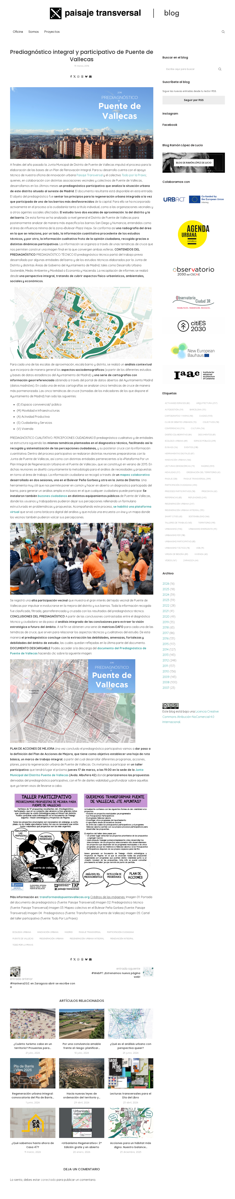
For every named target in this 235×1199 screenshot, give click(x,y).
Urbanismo (173, 529)
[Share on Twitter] (74, 76)
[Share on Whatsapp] (78, 76)
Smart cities (173, 516)
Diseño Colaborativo (178, 434)
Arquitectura (206, 403)
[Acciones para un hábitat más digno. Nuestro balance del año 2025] (130, 1123)
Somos (33, 31)
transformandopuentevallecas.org (65, 897)
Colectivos (211, 422)
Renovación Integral (121, 938)
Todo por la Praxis (134, 175)
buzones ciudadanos (52, 496)
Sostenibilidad (199, 516)
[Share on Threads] (82, 76)
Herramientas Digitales (179, 453)
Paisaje (171, 478)
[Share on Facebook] (71, 76)
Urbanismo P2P (175, 535)
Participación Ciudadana (120, 932)
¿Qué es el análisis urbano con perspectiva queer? (130, 1046)
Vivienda (201, 554)
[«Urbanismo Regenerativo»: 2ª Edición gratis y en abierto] (81, 1123)
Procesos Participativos (180, 491)
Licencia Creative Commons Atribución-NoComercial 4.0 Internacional (190, 717)
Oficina (18, 31)
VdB (200, 548)
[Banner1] (193, 199)
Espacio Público (205, 441)
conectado (48, 1180)
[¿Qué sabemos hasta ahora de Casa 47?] (32, 1123)
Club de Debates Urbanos (180, 422)
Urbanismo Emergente (203, 529)
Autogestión (174, 409)
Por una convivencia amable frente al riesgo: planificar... (82, 1046)
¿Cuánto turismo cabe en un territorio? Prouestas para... (33, 1046)
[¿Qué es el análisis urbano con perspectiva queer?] (130, 1024)
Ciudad (205, 416)
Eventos (191, 447)
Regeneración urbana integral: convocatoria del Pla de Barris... (33, 1095)
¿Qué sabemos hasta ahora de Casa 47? (33, 1145)
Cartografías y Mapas (179, 416)
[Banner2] (193, 234)
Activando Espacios (177, 403)
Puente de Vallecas (22, 938)
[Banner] (193, 272)
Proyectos (52, 31)
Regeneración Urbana (51, 938)
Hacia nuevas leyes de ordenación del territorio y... (81, 1095)
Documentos (207, 434)
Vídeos (171, 560)
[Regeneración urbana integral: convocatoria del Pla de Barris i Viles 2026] (32, 1073)
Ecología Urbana (21, 932)
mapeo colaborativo (135, 475)
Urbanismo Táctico (177, 548)
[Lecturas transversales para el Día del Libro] (130, 1073)
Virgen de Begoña (176, 554)
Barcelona (198, 409)
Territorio (206, 522)
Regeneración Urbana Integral (87, 938)
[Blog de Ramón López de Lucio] (193, 163)
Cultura (198, 428)
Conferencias (175, 428)
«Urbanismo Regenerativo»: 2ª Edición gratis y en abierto (82, 1145)
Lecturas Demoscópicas (180, 466)
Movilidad (172, 472)
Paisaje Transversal (90, 175)
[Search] (223, 31)
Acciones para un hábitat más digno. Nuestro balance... (130, 1145)
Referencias (173, 497)
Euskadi (171, 447)
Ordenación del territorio (203, 472)
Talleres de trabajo (178, 522)
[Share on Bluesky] (86, 76)
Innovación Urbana (47, 932)
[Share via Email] (90, 76)
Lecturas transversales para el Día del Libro (130, 1095)
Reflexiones (197, 497)
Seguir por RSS (194, 100)
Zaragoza (190, 560)
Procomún (209, 491)
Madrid (69, 932)
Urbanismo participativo (180, 541)
